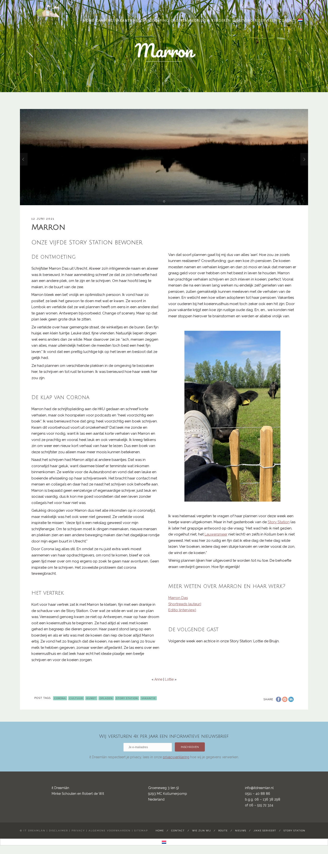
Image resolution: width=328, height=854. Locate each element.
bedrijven (200, 20)
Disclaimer (58, 830)
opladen (106, 698)
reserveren (266, 20)
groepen (179, 20)
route (223, 830)
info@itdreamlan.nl (259, 788)
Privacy (78, 830)
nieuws (240, 830)
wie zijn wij (201, 830)
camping (104, 20)
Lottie (169, 679)
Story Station (127, 698)
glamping (159, 20)
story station (294, 830)
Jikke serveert (265, 830)
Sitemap (141, 830)
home (88, 20)
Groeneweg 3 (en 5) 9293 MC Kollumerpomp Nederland (167, 793)
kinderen (221, 20)
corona (60, 698)
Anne (158, 679)
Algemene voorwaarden (110, 830)
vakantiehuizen (131, 20)
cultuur (76, 698)
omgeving (243, 20)
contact (287, 20)
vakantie (148, 698)
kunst (91, 698)
